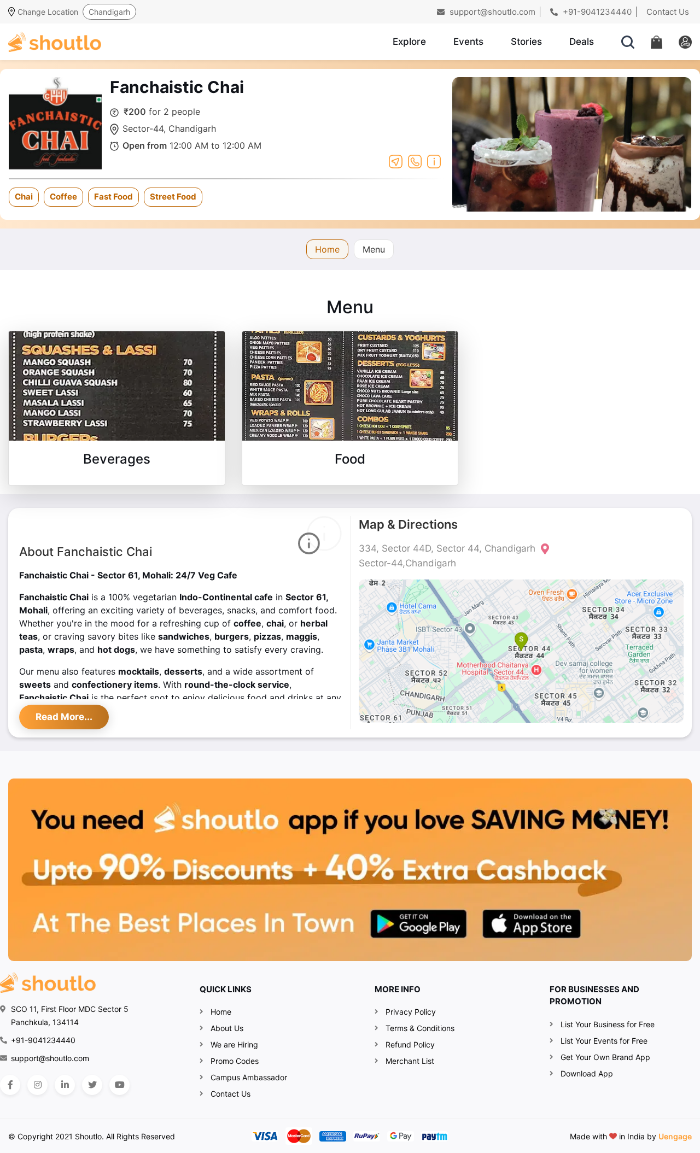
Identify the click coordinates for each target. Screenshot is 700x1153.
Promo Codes (235, 1061)
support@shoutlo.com (491, 12)
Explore (409, 41)
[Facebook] (10, 1085)
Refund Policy (410, 1044)
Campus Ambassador (249, 1077)
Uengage (675, 1136)
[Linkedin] (65, 1085)
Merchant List (410, 1061)
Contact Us (667, 12)
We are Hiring (234, 1044)
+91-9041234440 (596, 12)
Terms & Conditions (420, 1028)
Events (468, 41)
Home (327, 249)
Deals (581, 41)
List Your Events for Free (604, 1040)
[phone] (415, 160)
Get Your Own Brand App (605, 1057)
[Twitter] (92, 1085)
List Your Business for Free (608, 1024)
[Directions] (395, 160)
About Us (227, 1028)
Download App (587, 1073)
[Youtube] (119, 1085)
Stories (526, 41)
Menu (374, 249)
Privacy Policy (411, 1011)
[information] (434, 160)
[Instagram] (37, 1085)
